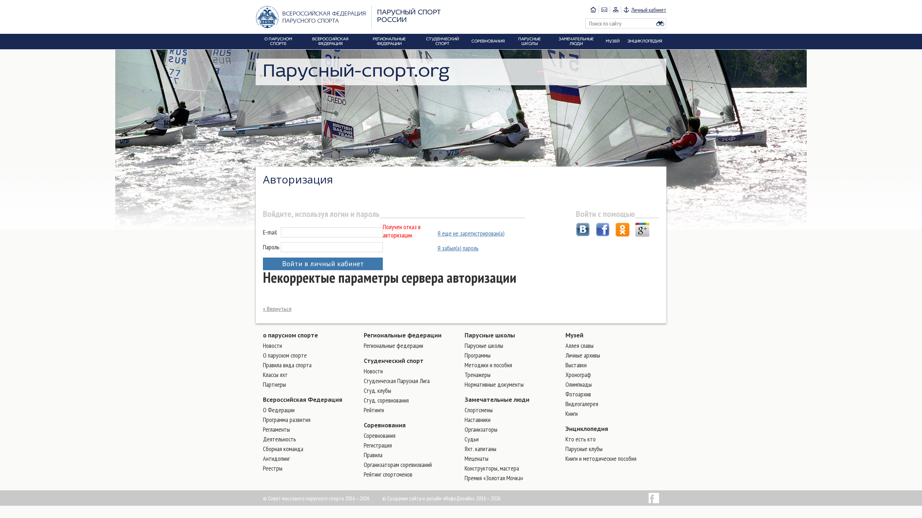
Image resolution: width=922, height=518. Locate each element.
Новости (272, 345)
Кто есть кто (580, 439)
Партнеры (274, 384)
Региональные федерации (403, 335)
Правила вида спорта (287, 365)
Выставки (576, 365)
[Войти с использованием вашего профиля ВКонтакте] (583, 230)
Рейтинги (374, 410)
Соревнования (385, 425)
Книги (571, 413)
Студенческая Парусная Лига (397, 381)
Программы (478, 355)
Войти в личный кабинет (323, 263)
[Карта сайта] (615, 9)
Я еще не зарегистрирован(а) (471, 233)
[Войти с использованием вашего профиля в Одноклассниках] (623, 230)
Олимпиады (578, 384)
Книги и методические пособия (600, 458)
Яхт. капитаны (480, 449)
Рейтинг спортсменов (388, 474)
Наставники (478, 419)
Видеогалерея (581, 404)
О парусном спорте (285, 355)
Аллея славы (579, 345)
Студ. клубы (377, 390)
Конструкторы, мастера (492, 468)
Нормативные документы (494, 384)
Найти (660, 23)
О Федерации (279, 410)
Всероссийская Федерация (302, 399)
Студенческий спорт (394, 360)
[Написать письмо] (604, 9)
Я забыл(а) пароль (458, 248)
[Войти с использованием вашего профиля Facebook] (603, 230)
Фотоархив (578, 394)
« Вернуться (277, 308)
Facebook (654, 498)
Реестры (272, 468)
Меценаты (476, 458)
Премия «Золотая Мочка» (494, 478)
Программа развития (286, 419)
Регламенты (276, 429)
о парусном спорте (290, 335)
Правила (373, 455)
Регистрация (378, 445)
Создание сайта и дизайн (414, 498)
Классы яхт (275, 375)
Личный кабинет (648, 9)
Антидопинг (276, 458)
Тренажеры (478, 375)
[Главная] (593, 9)
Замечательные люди (497, 399)
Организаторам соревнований (398, 464)
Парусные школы (490, 335)
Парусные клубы (584, 449)
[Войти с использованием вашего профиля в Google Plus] (642, 230)
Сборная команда (283, 449)
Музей (574, 335)
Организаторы (481, 429)
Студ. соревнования (386, 400)
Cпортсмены (479, 410)
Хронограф (578, 375)
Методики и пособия (488, 365)
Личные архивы (582, 355)
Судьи (472, 439)
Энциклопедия (586, 428)
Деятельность (279, 439)
